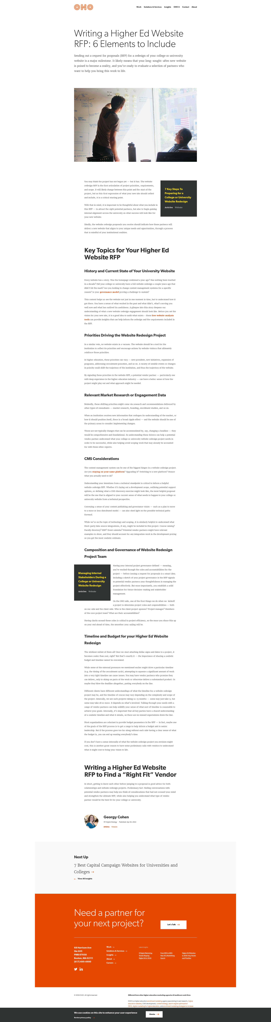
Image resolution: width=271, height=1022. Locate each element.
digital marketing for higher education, (146, 1006)
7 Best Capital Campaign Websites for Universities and (126, 868)
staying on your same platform (108, 472)
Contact (185, 7)
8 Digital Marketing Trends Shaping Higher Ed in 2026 (145, 955)
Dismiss (152, 1014)
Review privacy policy (82, 1018)
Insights (167, 7)
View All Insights (85, 879)
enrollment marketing (154, 1001)
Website (179, 207)
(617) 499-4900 (82, 962)
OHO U (177, 7)
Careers (109, 963)
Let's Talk (171, 925)
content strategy (162, 1004)
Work (138, 7)
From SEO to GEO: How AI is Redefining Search (167, 955)
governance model (109, 292)
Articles (169, 207)
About (194, 7)
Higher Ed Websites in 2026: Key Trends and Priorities (189, 955)
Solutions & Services (153, 7)
